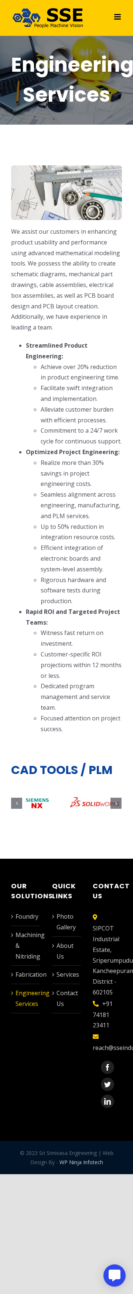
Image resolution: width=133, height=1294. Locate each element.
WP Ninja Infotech (81, 1162)
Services (67, 974)
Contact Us (67, 998)
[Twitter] (107, 1084)
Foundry (26, 916)
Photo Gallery (66, 921)
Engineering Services (26, 998)
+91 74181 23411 (103, 1015)
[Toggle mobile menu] (118, 17)
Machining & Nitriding (26, 945)
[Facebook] (107, 1067)
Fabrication (26, 974)
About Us (65, 951)
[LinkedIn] (107, 1101)
